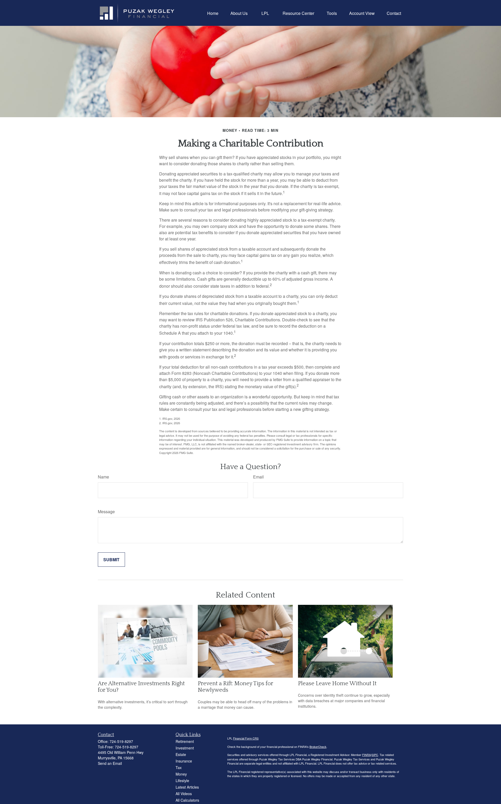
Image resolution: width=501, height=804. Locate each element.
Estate (181, 754)
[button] (212, 13)
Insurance (184, 761)
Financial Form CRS (246, 738)
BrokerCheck (317, 746)
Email (258, 477)
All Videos (184, 793)
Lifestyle (182, 780)
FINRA (366, 755)
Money (181, 774)
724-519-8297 (121, 741)
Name (103, 477)
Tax (179, 767)
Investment (185, 747)
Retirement (185, 741)
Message (106, 512)
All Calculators (187, 800)
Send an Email (110, 763)
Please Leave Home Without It (337, 683)
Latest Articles (187, 787)
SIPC (375, 755)
